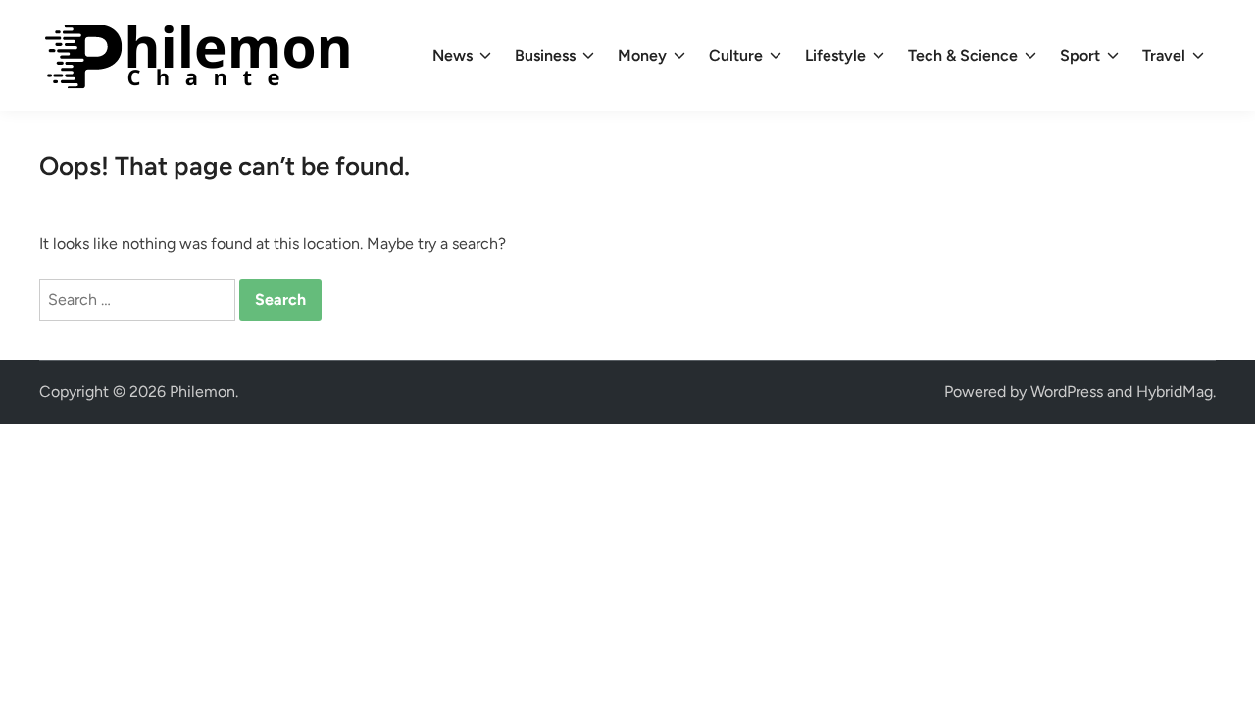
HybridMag (1174, 391)
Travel (1163, 55)
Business (545, 55)
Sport (1080, 55)
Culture (736, 55)
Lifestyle (835, 55)
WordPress (1066, 391)
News (452, 55)
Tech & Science (963, 55)
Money (642, 55)
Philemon (202, 391)
